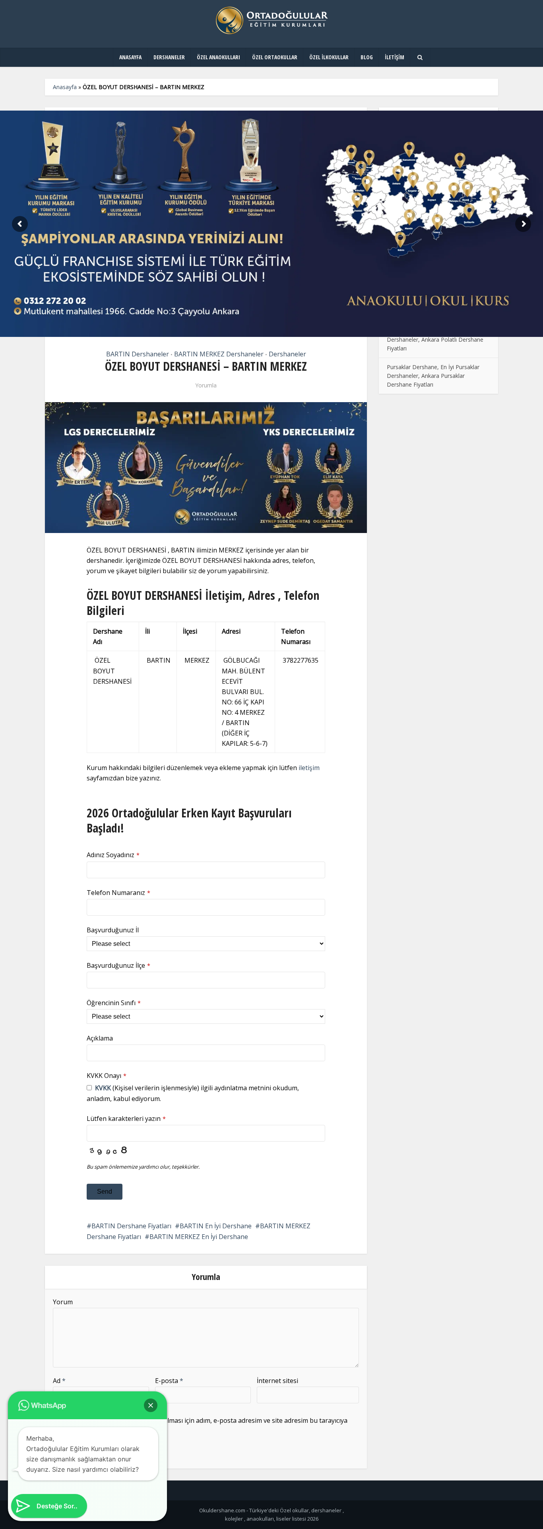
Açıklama (100, 1038)
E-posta (169, 1380)
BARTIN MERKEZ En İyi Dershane (198, 1236)
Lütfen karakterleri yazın (126, 1118)
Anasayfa (130, 57)
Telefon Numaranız (118, 892)
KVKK (103, 1088)
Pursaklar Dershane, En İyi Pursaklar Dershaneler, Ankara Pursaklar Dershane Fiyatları (433, 375)
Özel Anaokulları (218, 57)
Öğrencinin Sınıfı (114, 1002)
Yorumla (206, 385)
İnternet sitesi (277, 1380)
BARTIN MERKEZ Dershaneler (219, 354)
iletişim (309, 767)
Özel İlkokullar (329, 57)
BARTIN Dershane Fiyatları (131, 1226)
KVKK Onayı (106, 1075)
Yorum (63, 1302)
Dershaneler (169, 57)
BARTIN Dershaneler (137, 354)
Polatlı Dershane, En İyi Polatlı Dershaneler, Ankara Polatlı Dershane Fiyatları (435, 339)
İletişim (394, 57)
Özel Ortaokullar (274, 57)
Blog (367, 57)
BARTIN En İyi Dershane (216, 1226)
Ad (59, 1380)
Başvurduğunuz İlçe (118, 965)
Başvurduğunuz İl (113, 930)
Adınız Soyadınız (113, 854)
